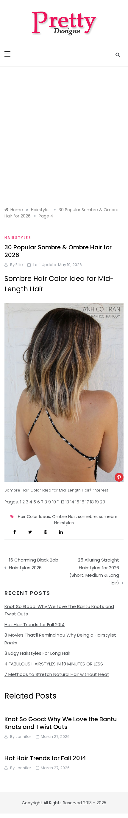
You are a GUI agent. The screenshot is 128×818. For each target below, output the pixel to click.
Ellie (19, 265)
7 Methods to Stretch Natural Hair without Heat (56, 674)
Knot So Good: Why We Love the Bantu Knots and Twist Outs (60, 723)
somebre (87, 517)
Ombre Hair (64, 517)
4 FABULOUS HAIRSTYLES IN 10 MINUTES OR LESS (53, 664)
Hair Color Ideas (34, 517)
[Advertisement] (64, 134)
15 (77, 502)
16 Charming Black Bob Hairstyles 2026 (33, 564)
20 (102, 502)
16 (82, 502)
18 (92, 502)
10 (54, 502)
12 (62, 502)
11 (58, 502)
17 (87, 502)
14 (72, 502)
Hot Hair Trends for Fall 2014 (34, 624)
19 (97, 502)
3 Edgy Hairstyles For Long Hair (37, 653)
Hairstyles (17, 237)
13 (67, 502)
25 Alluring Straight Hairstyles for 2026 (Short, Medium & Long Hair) (94, 571)
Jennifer (23, 736)
